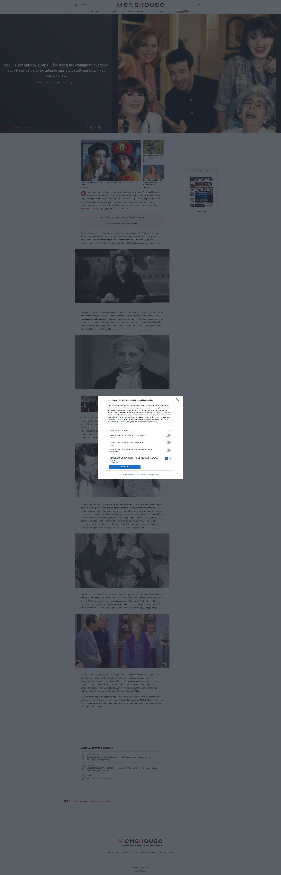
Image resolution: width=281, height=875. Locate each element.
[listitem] (140, 430)
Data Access (140, 474)
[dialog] (140, 437)
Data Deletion (128, 474)
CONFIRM (125, 467)
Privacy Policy (153, 474)
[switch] (168, 435)
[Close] (178, 400)
